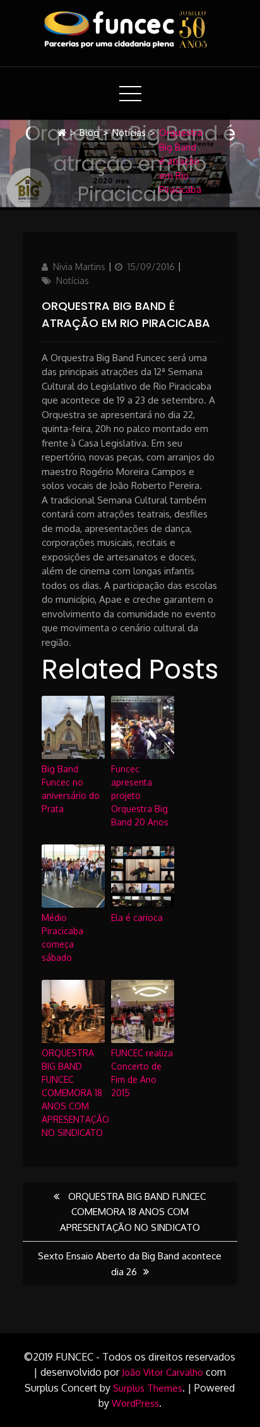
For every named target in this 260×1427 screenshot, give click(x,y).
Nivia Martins (79, 266)
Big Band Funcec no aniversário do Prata (71, 788)
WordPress (135, 1403)
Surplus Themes (147, 1388)
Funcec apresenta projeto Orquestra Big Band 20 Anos (139, 795)
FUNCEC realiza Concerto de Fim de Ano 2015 (142, 1072)
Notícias (129, 133)
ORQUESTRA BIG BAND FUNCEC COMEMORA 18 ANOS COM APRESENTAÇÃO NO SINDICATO (73, 1092)
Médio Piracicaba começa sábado (62, 937)
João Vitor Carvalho (162, 1372)
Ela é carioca (137, 917)
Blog (89, 133)
